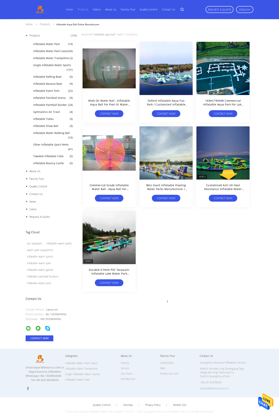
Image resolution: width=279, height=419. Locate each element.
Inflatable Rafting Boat (53, 76)
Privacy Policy (153, 405)
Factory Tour (128, 9)
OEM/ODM (166, 363)
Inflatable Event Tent (53, 91)
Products (83, 9)
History (125, 363)
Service (125, 368)
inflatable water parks (59, 243)
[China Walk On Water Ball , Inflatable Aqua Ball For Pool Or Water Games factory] (109, 68)
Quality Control (148, 9)
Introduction (128, 379)
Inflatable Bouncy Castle (53, 163)
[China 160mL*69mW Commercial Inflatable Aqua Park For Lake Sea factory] (223, 68)
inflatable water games (40, 270)
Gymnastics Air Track (53, 112)
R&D (163, 368)
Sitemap (128, 405)
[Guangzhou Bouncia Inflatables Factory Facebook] (28, 388)
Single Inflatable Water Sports (53, 67)
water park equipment (40, 250)
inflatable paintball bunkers (43, 276)
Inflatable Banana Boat (53, 84)
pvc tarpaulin (34, 243)
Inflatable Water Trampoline (53, 58)
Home (69, 9)
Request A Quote (219, 9)
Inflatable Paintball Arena (53, 98)
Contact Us (168, 9)
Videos (97, 9)
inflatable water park (39, 263)
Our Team (126, 373)
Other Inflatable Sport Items (53, 147)
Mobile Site (179, 405)
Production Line (169, 373)
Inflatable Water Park (53, 44)
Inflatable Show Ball (53, 126)
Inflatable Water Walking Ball (53, 135)
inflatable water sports (40, 256)
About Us (110, 9)
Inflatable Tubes (53, 119)
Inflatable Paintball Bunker (53, 105)
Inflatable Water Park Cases (53, 51)
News (32, 201)
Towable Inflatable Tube (53, 156)
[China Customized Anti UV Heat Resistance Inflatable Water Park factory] (223, 153)
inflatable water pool (39, 283)
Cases (33, 209)
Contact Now (109, 113)
